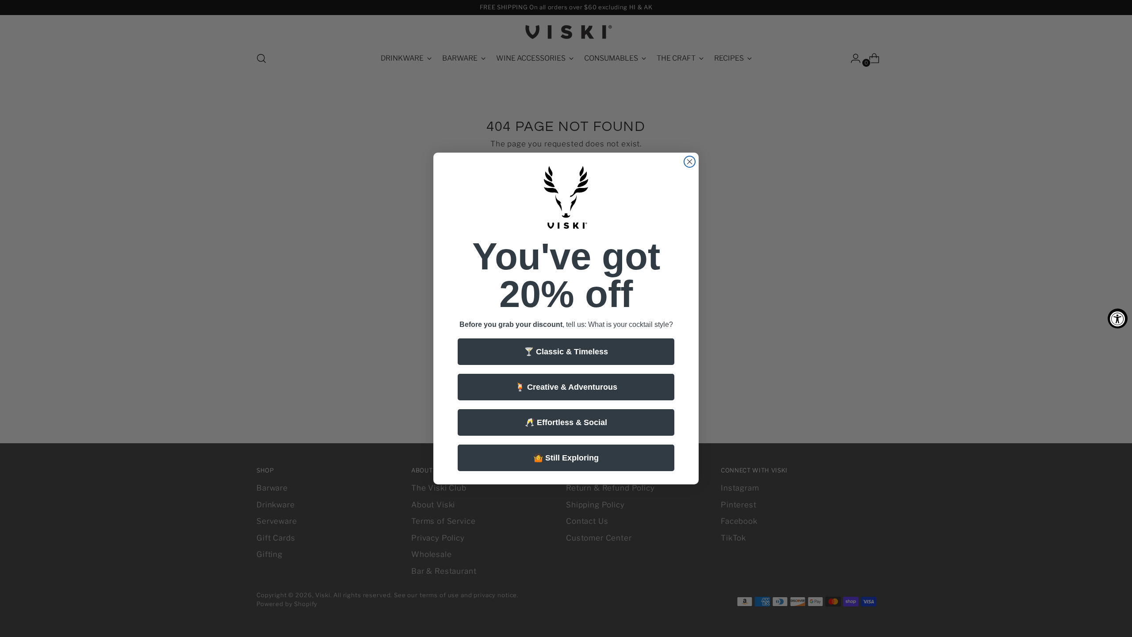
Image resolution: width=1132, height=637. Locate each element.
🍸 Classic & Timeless (566, 351)
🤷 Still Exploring (566, 457)
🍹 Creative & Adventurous (566, 387)
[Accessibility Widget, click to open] (1118, 319)
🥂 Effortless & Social (566, 422)
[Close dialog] (689, 161)
